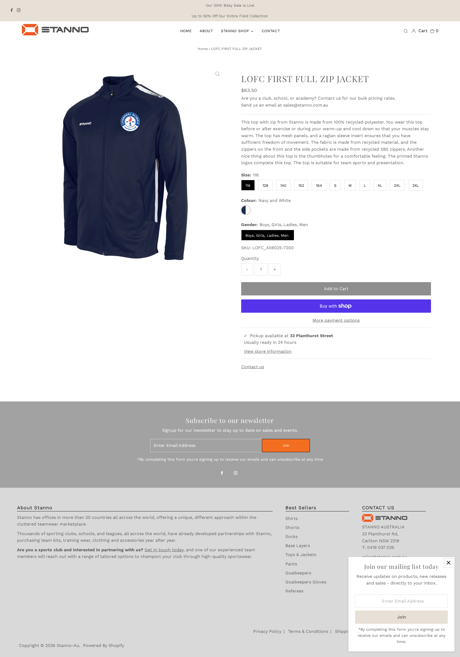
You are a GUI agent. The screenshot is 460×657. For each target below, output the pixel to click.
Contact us (329, 98)
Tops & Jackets (300, 554)
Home (203, 49)
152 (301, 185)
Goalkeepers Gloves (305, 581)
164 (319, 185)
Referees (294, 591)
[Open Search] (405, 30)
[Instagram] (18, 10)
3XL (415, 185)
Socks (291, 536)
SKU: (246, 247)
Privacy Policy (267, 631)
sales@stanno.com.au (305, 105)
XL (380, 185)
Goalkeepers (298, 572)
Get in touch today (164, 549)
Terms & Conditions (308, 631)
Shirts (291, 518)
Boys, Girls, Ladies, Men (267, 235)
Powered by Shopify (103, 645)
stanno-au (68, 645)
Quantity (250, 258)
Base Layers (297, 545)
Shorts (292, 527)
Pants (291, 563)
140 (283, 185)
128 (265, 185)
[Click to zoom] (217, 74)
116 (247, 185)
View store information (267, 351)
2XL (397, 185)
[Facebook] (11, 10)
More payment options (336, 320)
